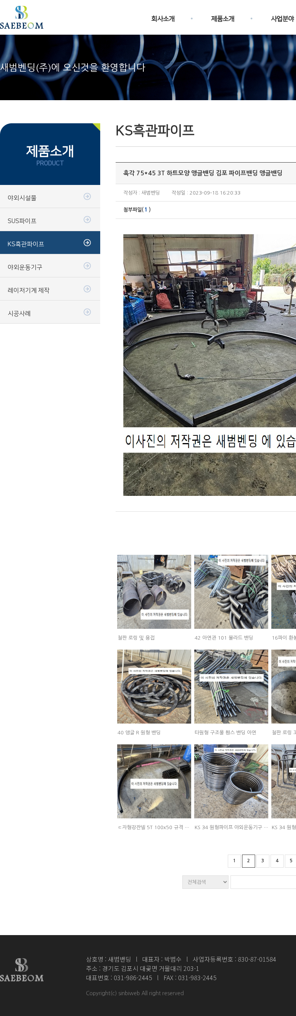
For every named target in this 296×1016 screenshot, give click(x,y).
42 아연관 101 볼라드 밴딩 (224, 637)
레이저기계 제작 (29, 290)
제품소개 (222, 16)
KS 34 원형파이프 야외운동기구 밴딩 (234, 827)
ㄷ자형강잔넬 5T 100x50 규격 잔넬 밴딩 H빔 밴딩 (171, 827)
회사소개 (163, 16)
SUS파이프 (22, 221)
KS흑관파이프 (26, 244)
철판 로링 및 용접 (136, 637)
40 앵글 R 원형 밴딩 (139, 732)
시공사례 (19, 313)
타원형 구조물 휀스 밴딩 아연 (225, 732)
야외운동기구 (25, 267)
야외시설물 (22, 198)
